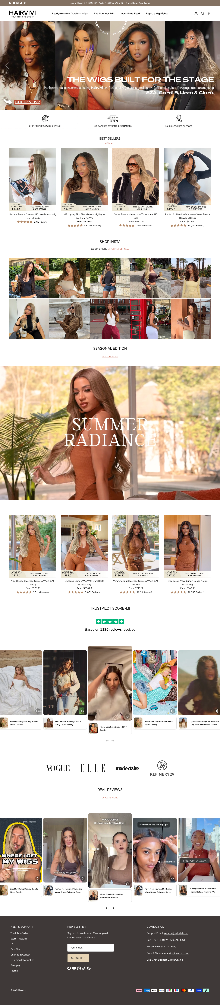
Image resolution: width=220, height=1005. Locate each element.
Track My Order (19, 933)
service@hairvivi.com (176, 933)
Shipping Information (22, 960)
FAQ (12, 944)
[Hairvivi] (22, 13)
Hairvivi (21, 990)
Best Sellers (110, 138)
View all (110, 143)
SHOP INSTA (110, 241)
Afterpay (15, 965)
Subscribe (78, 958)
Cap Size (15, 949)
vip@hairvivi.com (179, 953)
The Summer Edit (104, 13)
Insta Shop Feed (130, 13)
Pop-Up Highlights (157, 13)
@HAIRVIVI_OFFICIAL (118, 249)
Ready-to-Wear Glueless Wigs (70, 13)
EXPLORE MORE (110, 356)
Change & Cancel (20, 954)
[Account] (195, 13)
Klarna (14, 970)
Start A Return (18, 938)
